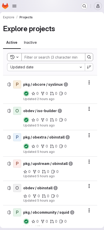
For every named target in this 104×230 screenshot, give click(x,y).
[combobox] (46, 67)
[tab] (12, 42)
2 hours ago (46, 99)
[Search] (89, 57)
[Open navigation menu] (14, 6)
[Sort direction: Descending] (89, 67)
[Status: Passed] (26, 93)
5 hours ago (46, 125)
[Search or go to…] (84, 6)
